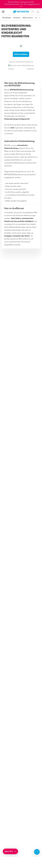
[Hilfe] (37, 852)
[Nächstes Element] (38, 17)
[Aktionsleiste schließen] (38, 4)
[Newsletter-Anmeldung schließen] (15, 851)
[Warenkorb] (38, 11)
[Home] (21, 11)
